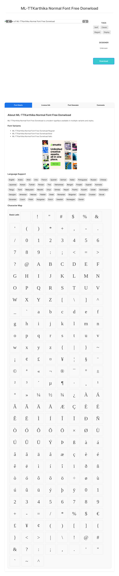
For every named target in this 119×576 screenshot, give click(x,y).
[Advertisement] (59, 83)
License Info (45, 105)
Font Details (18, 105)
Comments (101, 105)
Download (103, 61)
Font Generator (73, 105)
